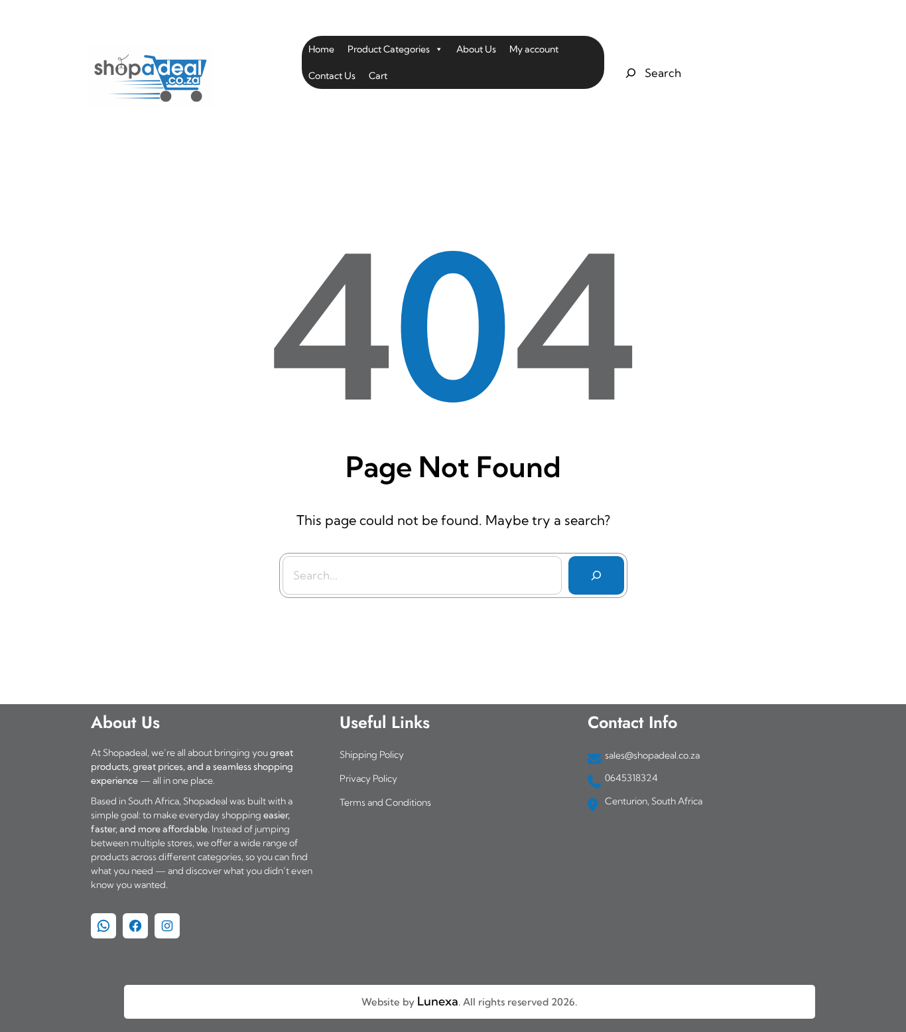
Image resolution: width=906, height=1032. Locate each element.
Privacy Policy (368, 778)
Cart (378, 76)
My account (533, 49)
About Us (476, 49)
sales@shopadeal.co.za (652, 755)
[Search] (596, 575)
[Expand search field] (651, 73)
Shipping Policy (372, 755)
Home (321, 49)
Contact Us (332, 76)
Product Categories (389, 49)
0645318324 (631, 778)
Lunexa (437, 1001)
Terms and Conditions (385, 802)
